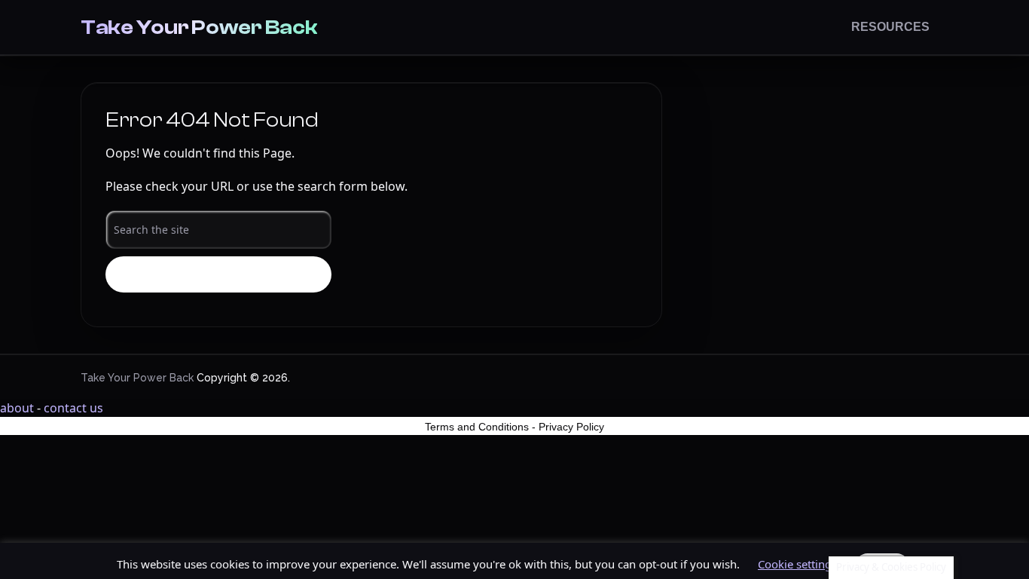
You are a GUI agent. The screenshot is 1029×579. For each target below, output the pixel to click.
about (17, 408)
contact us (73, 408)
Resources (890, 26)
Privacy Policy (571, 427)
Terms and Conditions (477, 427)
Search (219, 275)
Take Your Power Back (199, 27)
